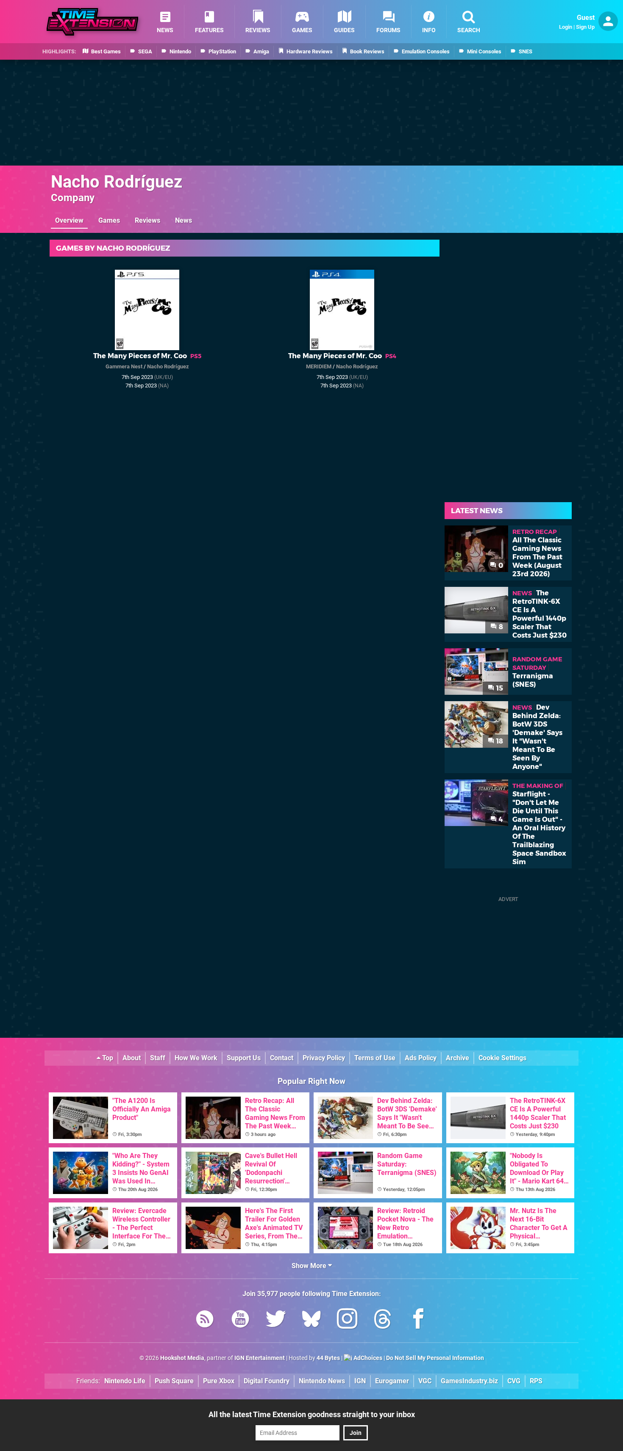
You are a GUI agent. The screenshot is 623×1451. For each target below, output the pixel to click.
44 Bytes (328, 1358)
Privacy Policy (324, 1058)
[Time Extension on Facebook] (418, 1320)
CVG (513, 1381)
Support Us (244, 1058)
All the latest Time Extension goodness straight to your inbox (312, 1414)
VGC (424, 1381)
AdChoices (367, 1358)
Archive (457, 1058)
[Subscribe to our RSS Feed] (204, 1320)
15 (499, 688)
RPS (536, 1381)
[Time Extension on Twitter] (276, 1320)
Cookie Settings (502, 1058)
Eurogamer (392, 1381)
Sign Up (585, 27)
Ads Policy (421, 1058)
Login (565, 27)
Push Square (174, 1381)
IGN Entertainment (259, 1358)
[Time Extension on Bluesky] (311, 1320)
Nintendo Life (124, 1381)
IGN (360, 1381)
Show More (310, 1266)
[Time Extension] (92, 22)
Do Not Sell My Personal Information (435, 1358)
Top (106, 1058)
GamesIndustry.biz (469, 1381)
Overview (69, 220)
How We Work (196, 1058)
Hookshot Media (182, 1358)
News (183, 220)
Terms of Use (374, 1058)
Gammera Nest (124, 366)
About (131, 1058)
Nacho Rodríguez (116, 182)
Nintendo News (322, 1381)
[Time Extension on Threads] (382, 1320)
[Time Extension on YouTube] (240, 1320)
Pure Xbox (218, 1381)
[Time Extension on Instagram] (347, 1320)
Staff (157, 1058)
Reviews (147, 220)
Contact (281, 1058)
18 (499, 741)
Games (109, 220)
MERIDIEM (318, 366)
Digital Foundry (266, 1381)
